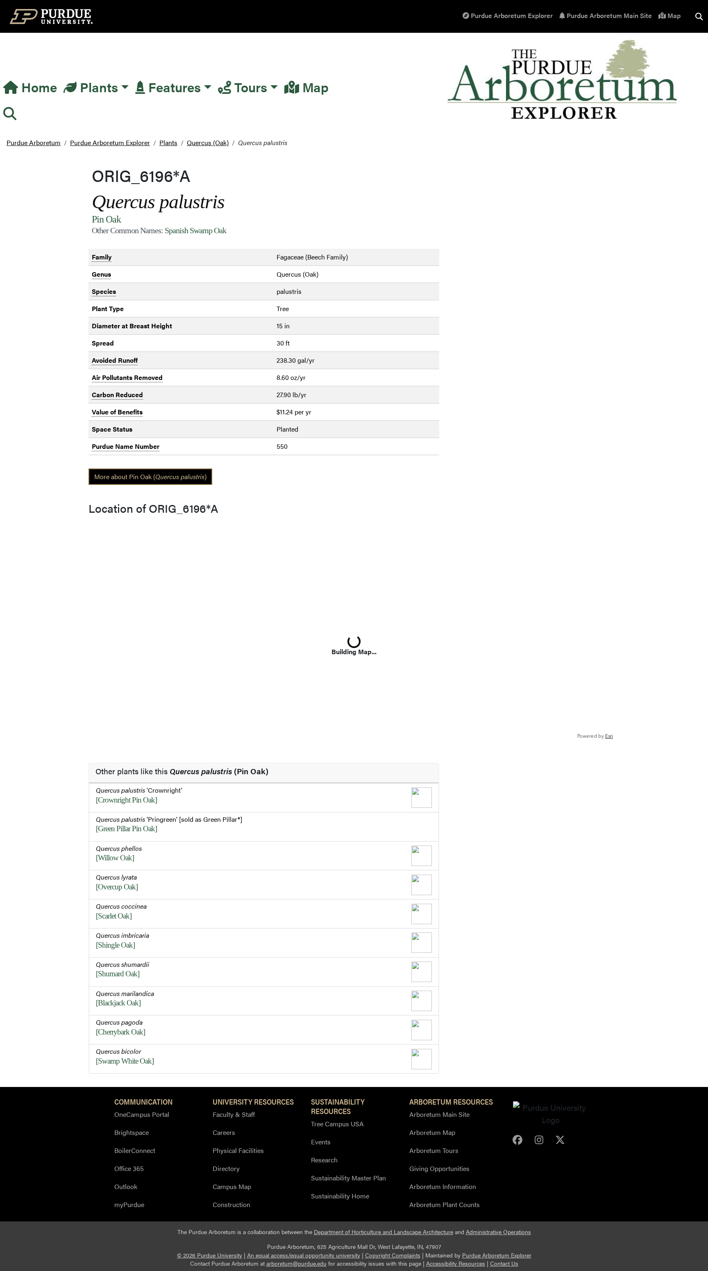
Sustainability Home (340, 1196)
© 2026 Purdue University (209, 1255)
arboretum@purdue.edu (296, 1263)
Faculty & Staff (234, 1114)
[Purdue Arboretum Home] (563, 80)
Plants (97, 86)
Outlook (125, 1186)
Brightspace (131, 1132)
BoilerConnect (134, 1150)
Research (324, 1159)
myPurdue (129, 1204)
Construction (231, 1204)
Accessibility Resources (455, 1263)
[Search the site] (699, 16)
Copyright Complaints (392, 1255)
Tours (249, 86)
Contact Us (504, 1263)
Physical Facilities (238, 1150)
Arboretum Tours (433, 1150)
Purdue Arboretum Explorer (511, 15)
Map (673, 15)
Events (321, 1141)
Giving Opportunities (439, 1168)
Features (173, 86)
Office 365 (129, 1168)
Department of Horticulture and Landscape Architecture (383, 1232)
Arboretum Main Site (439, 1114)
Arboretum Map (432, 1132)
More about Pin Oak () (150, 476)
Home (37, 86)
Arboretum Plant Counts (444, 1204)
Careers (224, 1132)
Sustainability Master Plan (348, 1177)
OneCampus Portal (141, 1114)
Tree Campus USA (337, 1123)
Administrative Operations (498, 1232)
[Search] (10, 113)
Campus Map (232, 1186)
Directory (226, 1168)
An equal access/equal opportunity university (303, 1255)
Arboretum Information (442, 1186)
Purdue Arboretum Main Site (608, 15)
